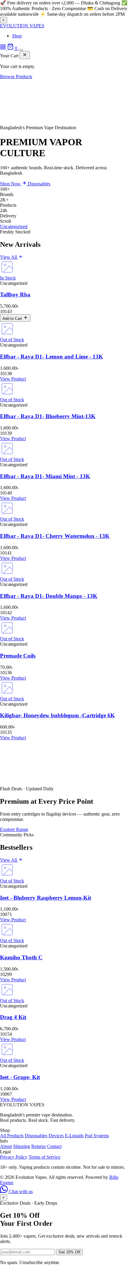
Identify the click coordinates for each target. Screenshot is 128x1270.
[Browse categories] (3, 48)
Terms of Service (44, 1157)
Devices (56, 1135)
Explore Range (14, 829)
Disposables (39, 183)
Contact (54, 1146)
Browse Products (16, 76)
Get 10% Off (69, 1252)
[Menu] (20, 50)
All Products (12, 1135)
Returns (38, 1146)
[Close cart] (25, 55)
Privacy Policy (13, 1157)
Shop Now (11, 183)
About (6, 1146)
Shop (17, 35)
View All (9, 257)
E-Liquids (74, 1135)
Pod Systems (97, 1135)
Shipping (21, 1146)
